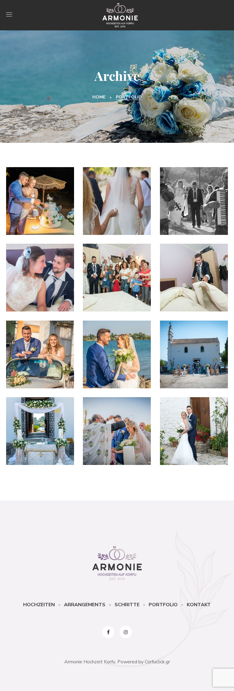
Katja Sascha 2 (116, 274)
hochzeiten (194, 453)
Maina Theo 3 (193, 351)
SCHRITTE (127, 604)
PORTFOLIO (163, 604)
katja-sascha (117, 213)
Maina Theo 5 (40, 351)
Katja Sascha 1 (194, 274)
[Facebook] (108, 632)
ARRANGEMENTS (84, 604)
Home (98, 97)
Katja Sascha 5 (117, 197)
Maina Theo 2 (40, 427)
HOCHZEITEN (39, 604)
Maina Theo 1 (117, 427)
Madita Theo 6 (40, 197)
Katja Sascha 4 (193, 197)
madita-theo (40, 213)
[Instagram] (126, 632)
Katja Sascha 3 (40, 274)
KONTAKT (199, 604)
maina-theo (40, 366)
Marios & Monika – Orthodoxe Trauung (194, 427)
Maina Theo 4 (116, 351)
